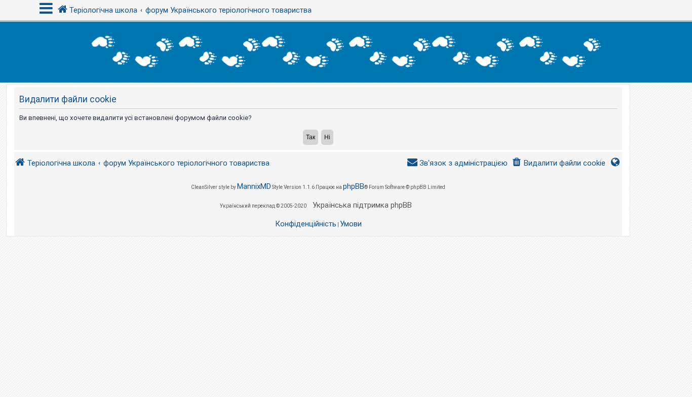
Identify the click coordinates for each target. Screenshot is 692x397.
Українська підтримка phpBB (362, 205)
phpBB (353, 186)
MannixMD (254, 186)
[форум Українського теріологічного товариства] (346, 52)
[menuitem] (558, 163)
